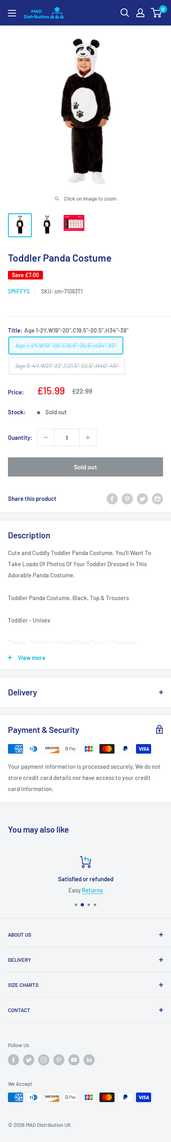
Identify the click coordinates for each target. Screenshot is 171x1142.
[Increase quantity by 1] (88, 437)
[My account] (140, 12)
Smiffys (18, 291)
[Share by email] (157, 498)
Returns (92, 890)
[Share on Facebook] (112, 498)
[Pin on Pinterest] (127, 498)
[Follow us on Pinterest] (58, 1059)
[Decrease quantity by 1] (45, 437)
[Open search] (124, 12)
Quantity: (20, 437)
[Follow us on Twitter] (28, 1059)
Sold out (85, 467)
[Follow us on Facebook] (13, 1059)
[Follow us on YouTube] (74, 1059)
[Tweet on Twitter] (142, 498)
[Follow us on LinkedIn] (89, 1059)
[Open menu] (12, 13)
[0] (156, 13)
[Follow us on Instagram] (43, 1059)
